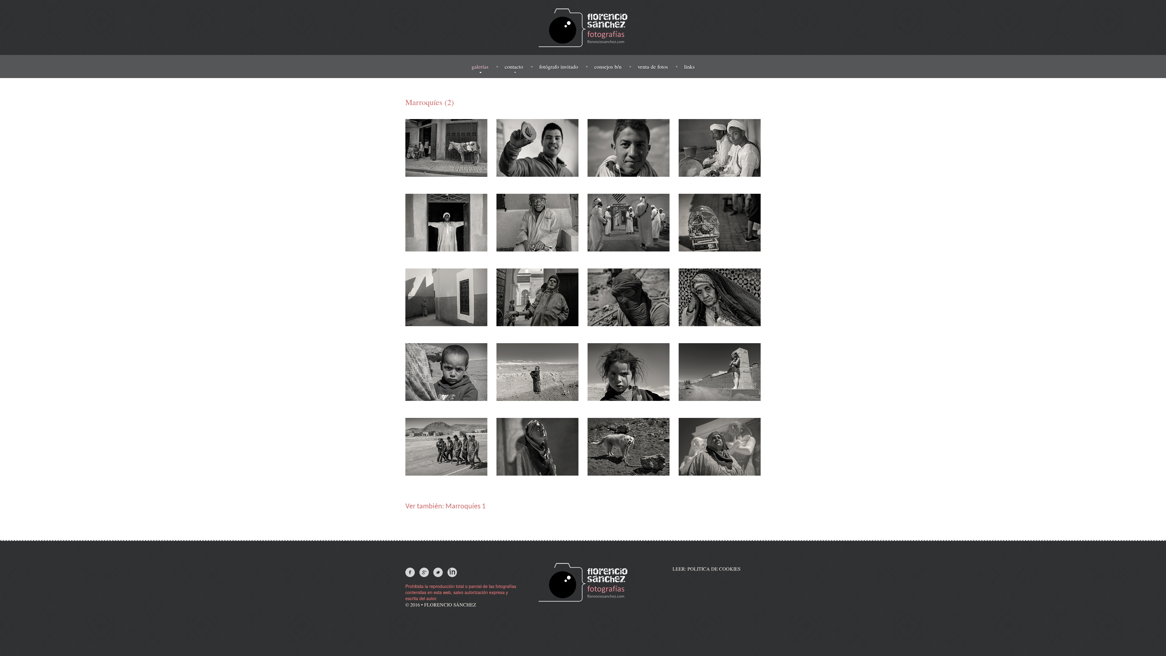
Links (689, 66)
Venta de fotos (653, 66)
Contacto (514, 66)
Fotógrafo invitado (558, 66)
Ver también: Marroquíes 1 (445, 506)
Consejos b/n (608, 66)
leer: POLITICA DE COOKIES (707, 568)
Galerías (480, 66)
